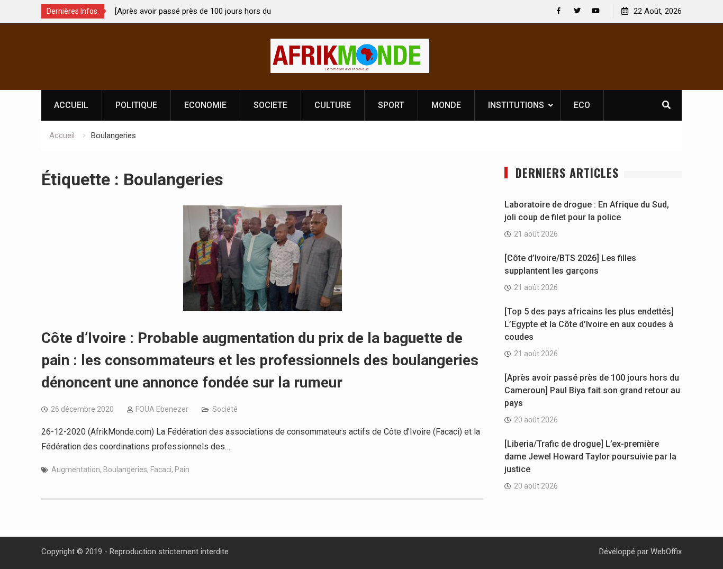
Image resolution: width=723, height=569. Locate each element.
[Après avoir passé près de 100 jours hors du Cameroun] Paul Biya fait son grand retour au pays (592, 390)
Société (225, 409)
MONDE (446, 105)
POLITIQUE (136, 105)
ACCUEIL (71, 105)
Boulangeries (125, 469)
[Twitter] (577, 11)
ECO (582, 105)
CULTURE (332, 105)
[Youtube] (595, 11)
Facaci (160, 469)
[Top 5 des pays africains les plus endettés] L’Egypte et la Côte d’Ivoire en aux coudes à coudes (589, 324)
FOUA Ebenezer (161, 409)
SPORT (391, 105)
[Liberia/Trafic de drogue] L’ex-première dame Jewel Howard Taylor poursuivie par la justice (590, 456)
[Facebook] (558, 11)
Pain (182, 469)
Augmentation (75, 469)
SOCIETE (270, 105)
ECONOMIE (205, 105)
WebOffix (666, 551)
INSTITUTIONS (516, 105)
